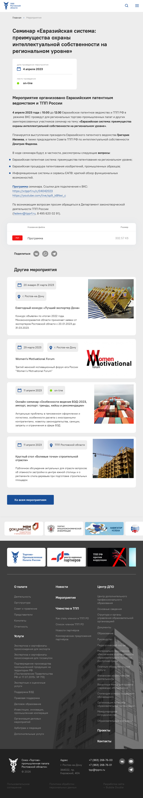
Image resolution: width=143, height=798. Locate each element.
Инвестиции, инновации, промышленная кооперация (31, 711)
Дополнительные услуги (29, 734)
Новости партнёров (67, 630)
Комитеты (20, 620)
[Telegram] (54, 252)
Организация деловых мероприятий (27, 720)
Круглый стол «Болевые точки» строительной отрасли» (46, 458)
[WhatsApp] (45, 252)
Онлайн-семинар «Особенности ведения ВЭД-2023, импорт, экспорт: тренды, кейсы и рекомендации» (51, 403)
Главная (16, 17)
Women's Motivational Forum (35, 359)
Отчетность (21, 626)
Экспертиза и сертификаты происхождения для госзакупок (33, 656)
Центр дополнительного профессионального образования (112, 600)
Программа (35, 238)
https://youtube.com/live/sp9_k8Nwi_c (39, 195)
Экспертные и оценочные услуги (29, 684)
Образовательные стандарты (114, 720)
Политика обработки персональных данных (63, 785)
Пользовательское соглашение (18, 785)
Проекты (103, 730)
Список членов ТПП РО (70, 624)
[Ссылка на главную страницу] (13, 6)
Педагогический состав (111, 645)
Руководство (104, 639)
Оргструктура (22, 602)
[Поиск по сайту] (127, 6)
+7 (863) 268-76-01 (100, 765)
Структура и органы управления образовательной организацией (115, 618)
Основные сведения (109, 609)
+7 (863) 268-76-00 (101, 760)
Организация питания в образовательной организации (116, 704)
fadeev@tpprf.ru (25, 213)
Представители (23, 614)
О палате (20, 587)
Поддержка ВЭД (24, 692)
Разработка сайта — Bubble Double (113, 785)
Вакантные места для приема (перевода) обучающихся (115, 686)
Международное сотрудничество (107, 713)
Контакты (104, 741)
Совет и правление (25, 608)
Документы (104, 627)
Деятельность (22, 596)
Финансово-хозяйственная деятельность (113, 677)
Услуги (19, 636)
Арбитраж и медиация (27, 728)
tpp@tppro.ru (97, 769)
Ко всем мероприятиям (30, 500)
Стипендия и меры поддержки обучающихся (115, 695)
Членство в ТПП (67, 608)
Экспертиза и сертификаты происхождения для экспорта (32, 647)
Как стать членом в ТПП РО (72, 618)
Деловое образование (27, 704)
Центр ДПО (105, 587)
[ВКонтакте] (36, 252)
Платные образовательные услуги (113, 668)
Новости (62, 587)
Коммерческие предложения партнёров (73, 637)
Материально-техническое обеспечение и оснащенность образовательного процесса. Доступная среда (115, 656)
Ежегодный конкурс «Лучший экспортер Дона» (47, 308)
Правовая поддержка (27, 698)
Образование (105, 633)
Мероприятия (34, 17)
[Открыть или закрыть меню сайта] (137, 5)
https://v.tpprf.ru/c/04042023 (32, 191)
